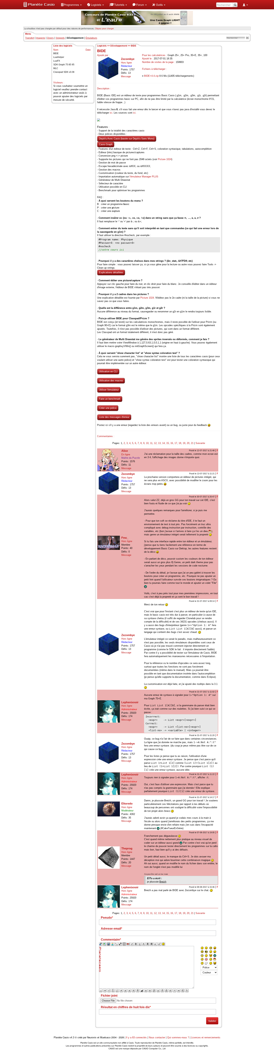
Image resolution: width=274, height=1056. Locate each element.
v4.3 (72, 1037)
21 (192, 443)
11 (151, 443)
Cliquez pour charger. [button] (104, 28)
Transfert (29, 38)
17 (175, 443)
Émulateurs (91, 38)
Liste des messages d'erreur (114, 417)
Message (126, 76)
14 (163, 443)
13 (159, 443)
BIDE (56, 53)
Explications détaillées (111, 272)
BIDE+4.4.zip (151, 75)
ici (111, 112)
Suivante (200, 443)
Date (88, 49)
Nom (55, 49)
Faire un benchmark (109, 398)
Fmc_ (124, 537)
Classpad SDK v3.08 (63, 72)
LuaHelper (58, 57)
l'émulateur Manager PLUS (144, 176)
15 (167, 443)
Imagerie (40, 38)
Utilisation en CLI (108, 371)
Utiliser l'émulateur (109, 389)
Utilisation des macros (111, 380)
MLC (55, 68)
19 (184, 443)
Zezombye (127, 58)
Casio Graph (105, 144)
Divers (50, 38)
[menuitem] (71, 4)
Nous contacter (157, 1037)
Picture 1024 (164, 159)
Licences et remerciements (205, 1037)
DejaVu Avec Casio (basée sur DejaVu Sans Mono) (126, 138)
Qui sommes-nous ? (178, 1037)
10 (147, 443)
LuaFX (56, 61)
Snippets (60, 38)
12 (155, 443)
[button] (71, 4)
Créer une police (107, 408)
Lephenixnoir (129, 702)
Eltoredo (127, 803)
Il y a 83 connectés (136, 1037)
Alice (124, 450)
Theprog (126, 848)
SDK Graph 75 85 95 (63, 64)
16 (171, 443)
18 (180, 443)
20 (188, 443)
